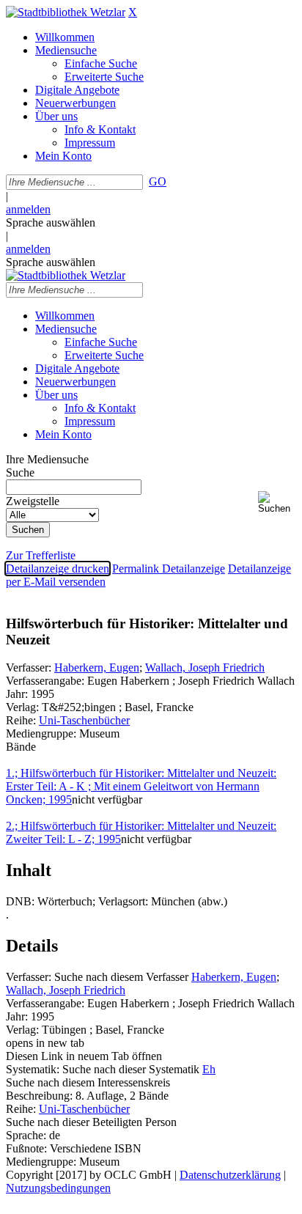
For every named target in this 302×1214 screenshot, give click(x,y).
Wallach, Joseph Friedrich (205, 667)
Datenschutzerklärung (230, 1175)
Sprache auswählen (50, 222)
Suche (20, 472)
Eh (209, 1069)
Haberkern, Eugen (96, 667)
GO (157, 181)
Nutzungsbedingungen (58, 1188)
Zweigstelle (32, 501)
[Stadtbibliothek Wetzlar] (65, 12)
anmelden (28, 209)
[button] (277, 502)
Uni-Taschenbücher (84, 720)
